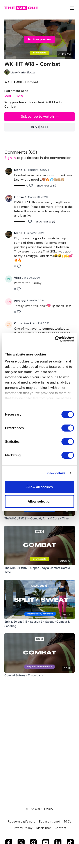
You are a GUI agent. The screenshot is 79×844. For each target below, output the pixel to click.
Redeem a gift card (22, 821)
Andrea (19, 300)
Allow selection (40, 501)
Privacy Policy (22, 828)
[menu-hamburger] (72, 8)
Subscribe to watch (37, 116)
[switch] (67, 428)
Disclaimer (43, 828)
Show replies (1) (46, 185)
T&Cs (67, 821)
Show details (55, 473)
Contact (60, 828)
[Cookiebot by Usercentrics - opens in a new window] (56, 339)
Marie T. (20, 170)
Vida (17, 278)
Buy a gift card (49, 821)
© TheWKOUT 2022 (40, 808)
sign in (10, 157)
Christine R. (23, 323)
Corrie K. (20, 197)
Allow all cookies (39, 487)
